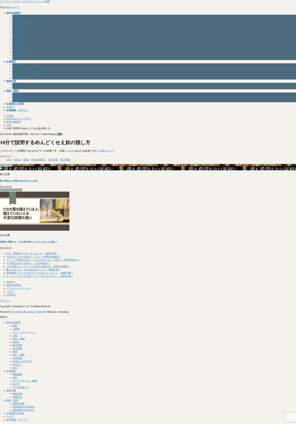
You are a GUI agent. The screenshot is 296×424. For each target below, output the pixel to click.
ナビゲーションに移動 (37, 1)
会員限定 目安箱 (15, 413)
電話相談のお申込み (23, 100)
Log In (70, 150)
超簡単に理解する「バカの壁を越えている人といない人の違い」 (29, 242)
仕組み (16, 32)
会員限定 (11, 371)
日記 (14, 58)
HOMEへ (11, 282)
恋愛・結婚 (18, 29)
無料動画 (17, 64)
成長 (14, 68)
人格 (14, 26)
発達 (14, 42)
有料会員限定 (38, 159)
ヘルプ (10, 291)
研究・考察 (18, 45)
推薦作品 (17, 87)
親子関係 (17, 35)
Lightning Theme (34, 312)
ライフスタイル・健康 (24, 71)
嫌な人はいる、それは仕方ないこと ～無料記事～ (33, 269)
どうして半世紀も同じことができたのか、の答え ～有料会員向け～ (43, 260)
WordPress (17, 312)
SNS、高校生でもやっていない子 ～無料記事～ (32, 253)
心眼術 (16, 19)
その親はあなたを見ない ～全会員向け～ (28, 263)
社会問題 (17, 48)
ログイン (5, 300)
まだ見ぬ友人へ (21, 77)
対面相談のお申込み (23, 97)
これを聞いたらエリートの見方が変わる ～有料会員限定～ (38, 266)
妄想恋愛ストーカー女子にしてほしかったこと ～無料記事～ (39, 273)
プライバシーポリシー (18, 288)
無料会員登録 (13, 285)
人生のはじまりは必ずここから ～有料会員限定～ (33, 256)
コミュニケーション (23, 22)
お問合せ (11, 295)
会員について (107, 150)
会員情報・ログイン (17, 419)
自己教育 (17, 39)
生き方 (16, 74)
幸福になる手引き (22, 51)
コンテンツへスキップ (12, 1)
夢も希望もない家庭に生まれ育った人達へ (19, 181)
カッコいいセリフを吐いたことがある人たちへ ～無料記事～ (39, 276)
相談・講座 (12, 400)
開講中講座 (18, 94)
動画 (14, 16)
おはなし (17, 55)
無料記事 (17, 84)
